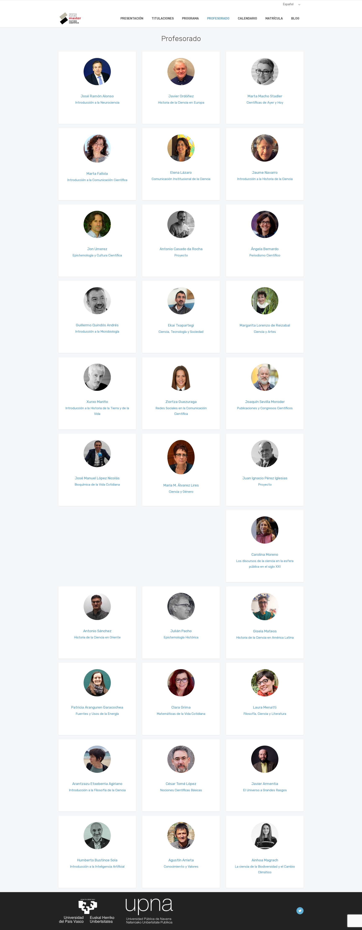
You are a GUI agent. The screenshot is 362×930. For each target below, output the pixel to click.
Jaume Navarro (265, 172)
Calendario (247, 18)
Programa (190, 18)
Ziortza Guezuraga (181, 402)
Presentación (131, 18)
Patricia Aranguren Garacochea (97, 707)
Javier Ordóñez (181, 96)
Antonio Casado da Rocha (181, 249)
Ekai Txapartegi (181, 325)
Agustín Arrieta (181, 860)
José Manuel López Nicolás (97, 478)
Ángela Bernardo (265, 249)
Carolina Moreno (264, 554)
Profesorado (218, 18)
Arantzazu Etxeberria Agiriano (97, 784)
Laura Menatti (265, 707)
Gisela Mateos (265, 631)
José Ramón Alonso (97, 96)
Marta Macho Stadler (265, 96)
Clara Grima (181, 707)
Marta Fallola (97, 173)
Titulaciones (163, 18)
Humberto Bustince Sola (97, 860)
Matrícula (274, 18)
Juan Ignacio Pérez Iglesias (264, 478)
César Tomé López (181, 784)
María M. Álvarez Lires (181, 485)
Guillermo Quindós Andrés (97, 325)
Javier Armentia (264, 784)
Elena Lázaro (181, 172)
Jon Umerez (97, 249)
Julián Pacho (181, 631)
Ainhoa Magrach (265, 860)
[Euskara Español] (292, 4)
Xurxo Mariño (97, 402)
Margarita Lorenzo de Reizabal (265, 325)
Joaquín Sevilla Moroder (265, 402)
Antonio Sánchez (97, 631)
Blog (295, 18)
